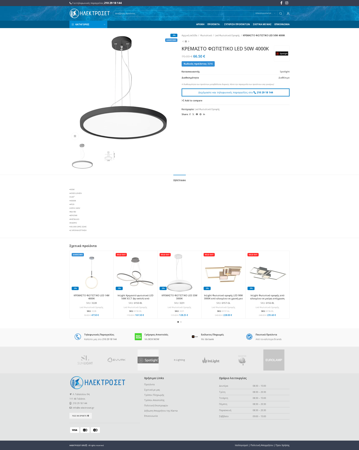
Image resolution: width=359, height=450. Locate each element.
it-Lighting (179, 359)
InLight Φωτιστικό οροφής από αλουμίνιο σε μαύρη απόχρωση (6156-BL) (267, 298)
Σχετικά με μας (152, 389)
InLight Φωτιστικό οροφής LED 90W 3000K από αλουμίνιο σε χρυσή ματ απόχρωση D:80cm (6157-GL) (223, 298)
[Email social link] (197, 114)
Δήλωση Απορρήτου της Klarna (161, 410)
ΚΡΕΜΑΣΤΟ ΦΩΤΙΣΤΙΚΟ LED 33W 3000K (179, 297)
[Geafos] (242, 360)
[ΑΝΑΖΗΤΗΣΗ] (281, 13)
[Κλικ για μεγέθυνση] (75, 136)
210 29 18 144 (113, 3)
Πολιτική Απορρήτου (261, 445)
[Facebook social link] (189, 114)
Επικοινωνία (151, 415)
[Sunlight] (85, 360)
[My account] (288, 13)
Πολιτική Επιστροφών (156, 405)
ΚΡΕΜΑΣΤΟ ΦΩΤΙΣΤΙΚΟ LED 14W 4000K (91, 297)
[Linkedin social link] (204, 114)
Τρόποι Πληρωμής (154, 395)
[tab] (179, 179)
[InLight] (211, 360)
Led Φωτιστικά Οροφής (227, 35)
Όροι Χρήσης (283, 445)
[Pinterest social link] (200, 114)
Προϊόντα (149, 384)
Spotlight (285, 71)
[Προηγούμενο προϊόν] (183, 41)
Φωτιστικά (206, 35)
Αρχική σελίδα (189, 35)
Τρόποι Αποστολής (154, 400)
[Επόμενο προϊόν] (188, 41)
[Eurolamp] (274, 360)
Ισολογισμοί (241, 445)
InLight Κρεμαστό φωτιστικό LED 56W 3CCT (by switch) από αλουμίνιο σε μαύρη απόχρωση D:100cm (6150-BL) (135, 300)
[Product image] (91, 273)
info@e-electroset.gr (83, 407)
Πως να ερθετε (79, 415)
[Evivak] (116, 360)
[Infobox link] (95, 337)
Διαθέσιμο (284, 77)
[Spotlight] (148, 360)
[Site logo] (89, 13)
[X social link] (193, 114)
